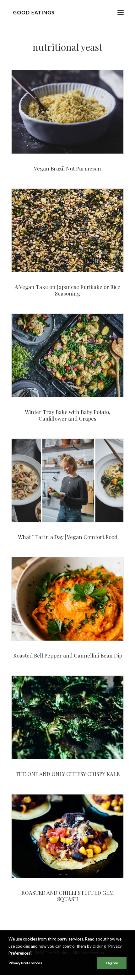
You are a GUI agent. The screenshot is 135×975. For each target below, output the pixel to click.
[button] (120, 12)
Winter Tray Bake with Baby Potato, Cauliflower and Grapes (68, 415)
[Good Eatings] (33, 12)
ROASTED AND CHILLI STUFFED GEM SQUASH (67, 895)
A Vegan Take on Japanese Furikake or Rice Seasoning (67, 289)
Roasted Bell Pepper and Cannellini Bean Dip (67, 655)
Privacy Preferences (25, 963)
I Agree (112, 963)
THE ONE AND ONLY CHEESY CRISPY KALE (67, 773)
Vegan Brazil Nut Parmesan (67, 168)
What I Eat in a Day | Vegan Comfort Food (67, 536)
